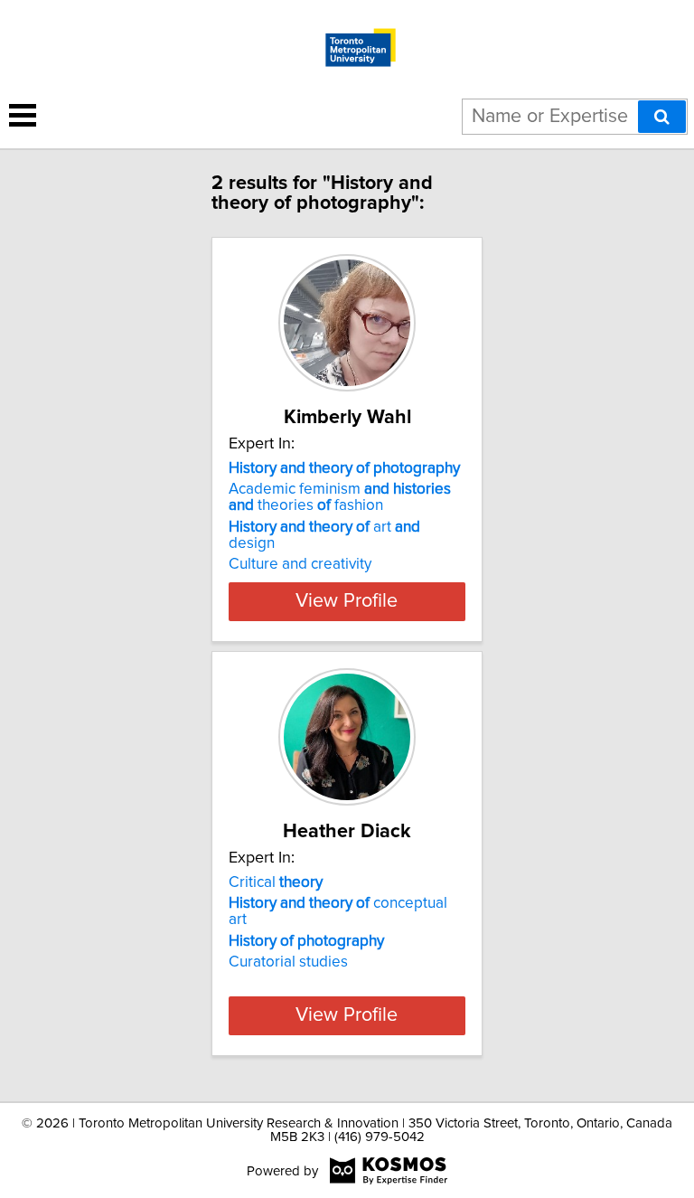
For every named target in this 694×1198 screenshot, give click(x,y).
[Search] (662, 116)
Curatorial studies (288, 962)
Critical (276, 882)
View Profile (346, 601)
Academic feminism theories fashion (340, 497)
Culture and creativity (300, 564)
